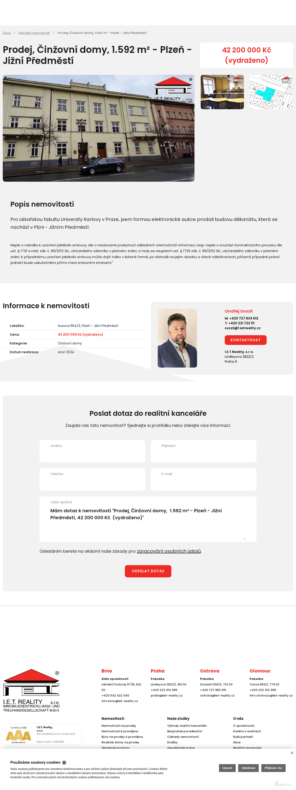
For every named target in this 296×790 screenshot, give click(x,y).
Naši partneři (242, 737)
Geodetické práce (180, 748)
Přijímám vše (273, 768)
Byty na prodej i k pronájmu (121, 737)
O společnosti (243, 726)
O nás (238, 718)
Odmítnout (248, 768)
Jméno (56, 445)
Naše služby (178, 718)
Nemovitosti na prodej (117, 726)
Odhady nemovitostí (182, 737)
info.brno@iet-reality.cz (119, 709)
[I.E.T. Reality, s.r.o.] (26, 694)
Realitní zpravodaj (246, 748)
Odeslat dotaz (148, 570)
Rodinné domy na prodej (119, 742)
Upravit (227, 768)
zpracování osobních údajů (165, 551)
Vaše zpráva (61, 502)
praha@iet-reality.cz (165, 704)
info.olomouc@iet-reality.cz (270, 704)
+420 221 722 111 (241, 323)
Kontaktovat (246, 340)
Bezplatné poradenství (183, 731)
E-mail (166, 473)
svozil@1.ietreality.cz (243, 328)
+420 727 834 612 (243, 318)
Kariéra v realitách (246, 731)
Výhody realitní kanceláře (185, 726)
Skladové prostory (114, 748)
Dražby (172, 742)
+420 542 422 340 (114, 704)
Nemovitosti (113, 718)
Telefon (56, 473)
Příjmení (168, 445)
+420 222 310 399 (163, 698)
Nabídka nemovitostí (34, 33)
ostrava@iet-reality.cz (216, 704)
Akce (236, 742)
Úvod (7, 33)
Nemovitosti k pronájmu (119, 731)
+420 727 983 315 (212, 698)
